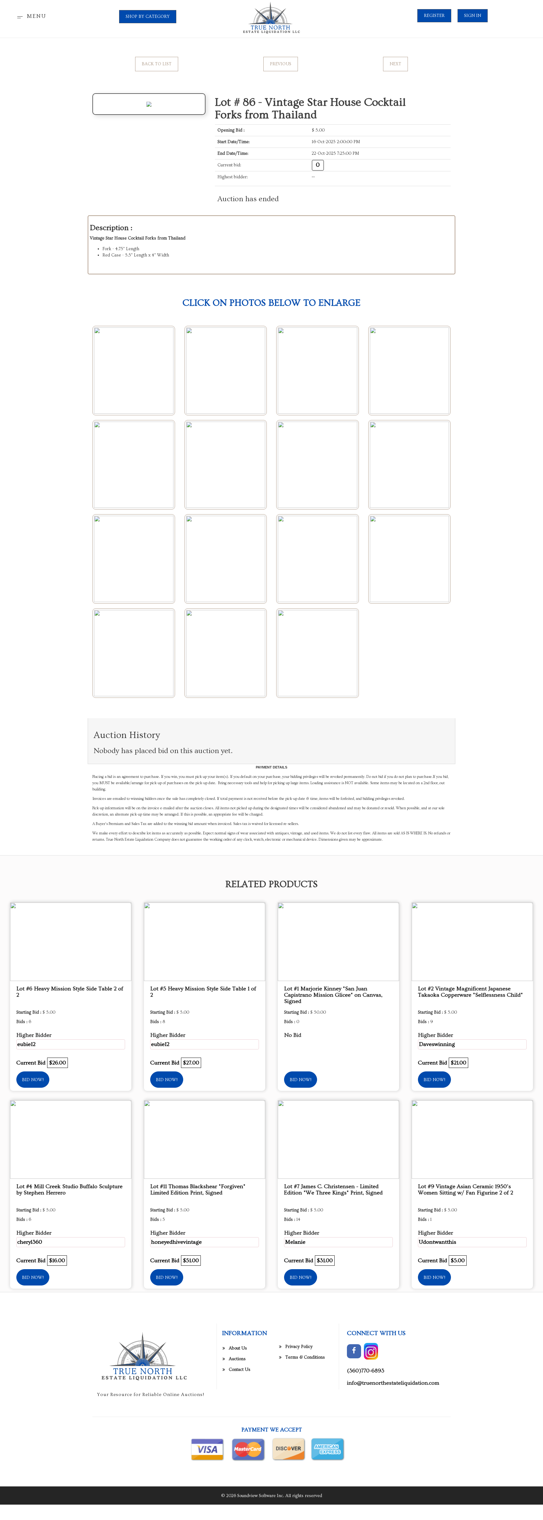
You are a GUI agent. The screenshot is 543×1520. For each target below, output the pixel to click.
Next (395, 64)
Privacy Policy (299, 1346)
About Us (238, 1348)
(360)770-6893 (365, 1370)
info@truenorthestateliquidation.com (393, 1383)
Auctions (237, 1358)
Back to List (157, 64)
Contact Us (239, 1369)
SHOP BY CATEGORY (148, 16)
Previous (280, 64)
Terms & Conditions (305, 1357)
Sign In (472, 15)
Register (434, 15)
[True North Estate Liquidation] (271, 17)
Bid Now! (33, 1079)
